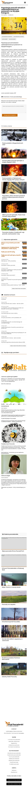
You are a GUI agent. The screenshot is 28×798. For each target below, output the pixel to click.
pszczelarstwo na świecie (7, 36)
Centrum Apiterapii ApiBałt (9, 376)
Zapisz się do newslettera (14, 784)
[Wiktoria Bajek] (14, 464)
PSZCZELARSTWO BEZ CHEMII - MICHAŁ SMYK (12, 303)
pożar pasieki (4, 39)
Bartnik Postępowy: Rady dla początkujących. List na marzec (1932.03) (13, 332)
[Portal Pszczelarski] (7, 2)
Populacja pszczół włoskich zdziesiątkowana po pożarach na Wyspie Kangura (11, 44)
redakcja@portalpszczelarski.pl (14, 731)
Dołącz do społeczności (14, 780)
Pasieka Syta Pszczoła (8, 444)
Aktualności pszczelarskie (14, 753)
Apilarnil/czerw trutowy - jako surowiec (11, 337)
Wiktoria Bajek (5, 475)
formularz (21, 733)
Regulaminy (14, 743)
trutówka (4, 298)
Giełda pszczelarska (14, 758)
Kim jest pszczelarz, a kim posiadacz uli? (11, 317)
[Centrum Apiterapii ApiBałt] (14, 365)
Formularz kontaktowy (14, 747)
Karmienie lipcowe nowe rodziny (9, 312)
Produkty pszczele (14, 764)
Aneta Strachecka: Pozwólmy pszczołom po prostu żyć (12, 327)
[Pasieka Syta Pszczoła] (14, 432)
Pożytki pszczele (14, 762)
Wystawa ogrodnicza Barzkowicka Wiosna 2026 (13, 341)
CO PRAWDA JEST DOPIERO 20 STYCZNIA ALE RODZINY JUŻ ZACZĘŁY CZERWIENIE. (12, 308)
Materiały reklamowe (14, 741)
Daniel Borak (5, 406)
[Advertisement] (6, 513)
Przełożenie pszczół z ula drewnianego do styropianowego (11, 322)
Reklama (14, 770)
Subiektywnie (10, 15)
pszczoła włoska (12, 39)
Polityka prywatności (14, 745)
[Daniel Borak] (14, 395)
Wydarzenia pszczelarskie (14, 755)
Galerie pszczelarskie (11, 534)
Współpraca (14, 772)
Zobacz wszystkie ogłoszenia (19, 288)
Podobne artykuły (7, 126)
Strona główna (4, 15)
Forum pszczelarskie (14, 757)
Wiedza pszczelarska (14, 760)
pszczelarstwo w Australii (18, 36)
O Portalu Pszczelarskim (14, 739)
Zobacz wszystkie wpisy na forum (18, 345)
